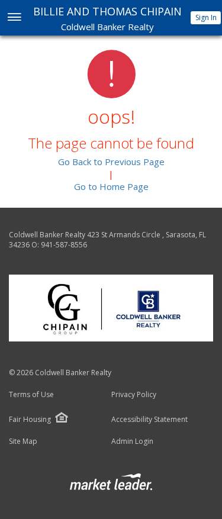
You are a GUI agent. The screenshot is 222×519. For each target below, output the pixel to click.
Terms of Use (31, 394)
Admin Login (132, 441)
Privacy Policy (133, 394)
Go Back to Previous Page (111, 161)
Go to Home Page (111, 186)
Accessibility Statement (149, 419)
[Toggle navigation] (14, 18)
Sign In (206, 17)
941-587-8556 (64, 245)
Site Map (23, 441)
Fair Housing (30, 419)
